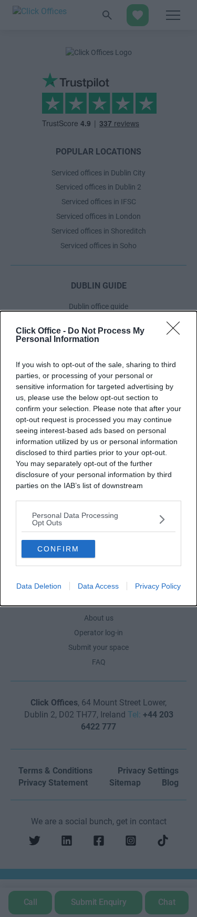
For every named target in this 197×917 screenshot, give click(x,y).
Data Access (98, 586)
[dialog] (98, 458)
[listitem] (98, 519)
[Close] (176, 331)
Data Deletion (38, 586)
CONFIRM (58, 549)
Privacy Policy (158, 586)
